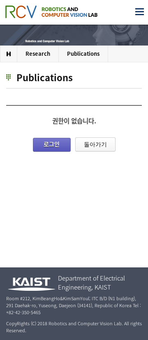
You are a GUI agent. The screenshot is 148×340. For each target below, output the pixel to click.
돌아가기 (95, 144)
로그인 (52, 144)
